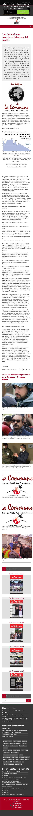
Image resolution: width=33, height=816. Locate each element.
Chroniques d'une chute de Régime (10, 757)
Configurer (10, 12)
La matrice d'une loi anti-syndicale (9, 773)
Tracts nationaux (22, 745)
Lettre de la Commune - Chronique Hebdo (12, 743)
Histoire (27, 759)
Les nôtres (24, 741)
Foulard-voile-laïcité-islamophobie (10, 755)
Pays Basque (11, 759)
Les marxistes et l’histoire (7, 736)
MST (11, 762)
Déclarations (6, 745)
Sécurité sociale (6, 752)
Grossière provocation (7, 786)
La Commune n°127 (16, 647)
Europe (17, 759)
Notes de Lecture (17, 762)
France (22, 750)
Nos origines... (5, 775)
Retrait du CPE (5, 792)
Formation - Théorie (6, 728)
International (5, 762)
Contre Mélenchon (6, 712)
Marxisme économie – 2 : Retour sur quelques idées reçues (15, 730)
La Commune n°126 (16, 671)
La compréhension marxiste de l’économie (11, 732)
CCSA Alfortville (18, 764)
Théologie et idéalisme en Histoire (9, 734)
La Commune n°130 (16, 574)
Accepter (23, 12)
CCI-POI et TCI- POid (7, 750)
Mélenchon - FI (16, 750)
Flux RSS (18, 803)
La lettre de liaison (14, 745)
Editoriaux (24, 743)
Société (20, 755)
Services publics (14, 752)
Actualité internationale (24, 757)
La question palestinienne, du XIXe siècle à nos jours (13, 710)
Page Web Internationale (8, 764)
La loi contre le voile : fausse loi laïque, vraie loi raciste (14, 777)
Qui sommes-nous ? (7, 741)
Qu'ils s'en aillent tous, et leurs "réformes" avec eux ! (13, 794)
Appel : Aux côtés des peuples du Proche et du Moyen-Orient (15, 784)
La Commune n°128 (16, 622)
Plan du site (18, 807)
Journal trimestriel (17, 741)
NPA (23, 762)
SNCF (26, 750)
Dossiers (22, 759)
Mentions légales (18, 805)
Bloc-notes (5, 748)
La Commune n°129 (16, 598)
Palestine (5, 759)
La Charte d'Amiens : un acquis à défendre (11, 771)
